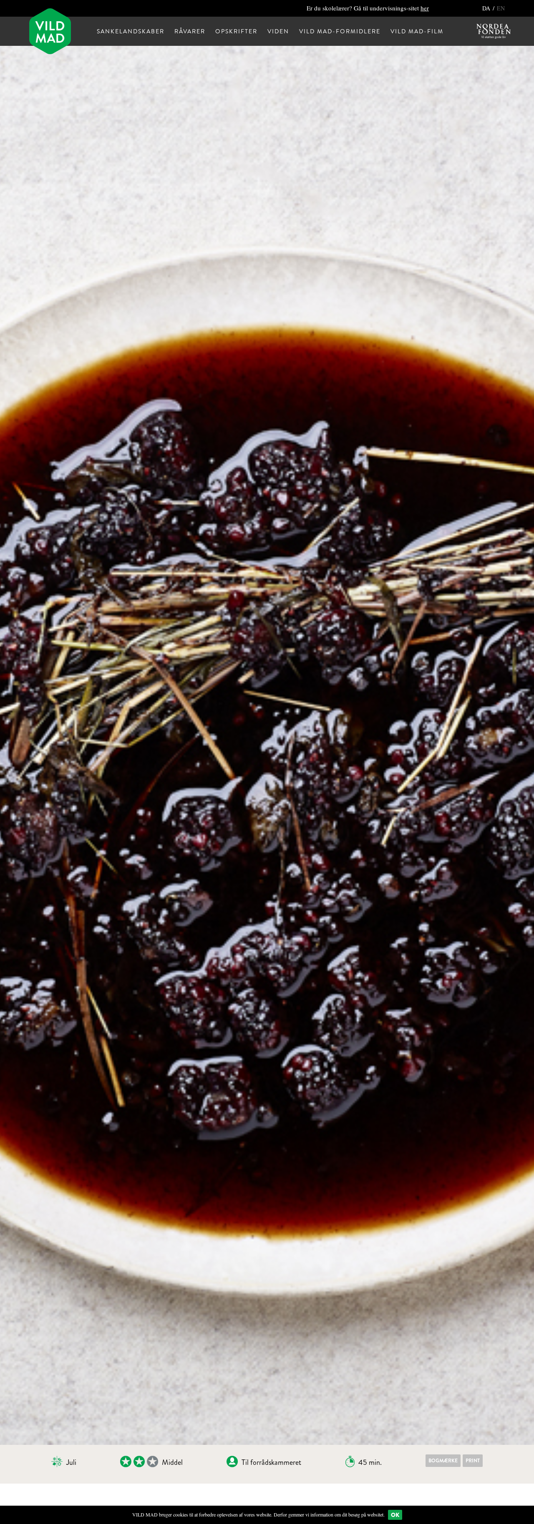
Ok (395, 1515)
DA (487, 8)
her (425, 8)
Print (473, 1460)
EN (501, 8)
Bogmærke (443, 1460)
